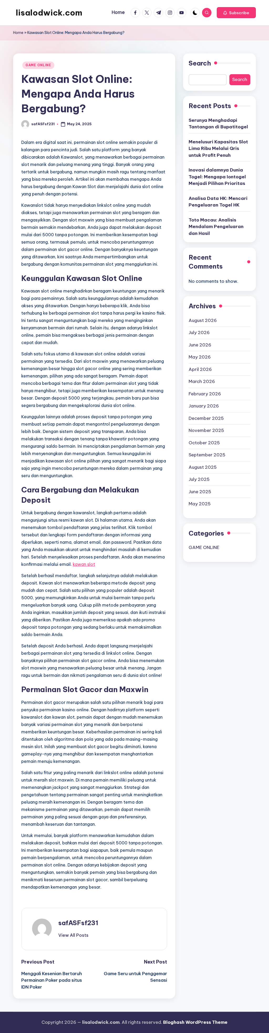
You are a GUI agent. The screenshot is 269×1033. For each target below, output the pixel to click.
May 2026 (200, 357)
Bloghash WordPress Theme (195, 1022)
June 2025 (200, 492)
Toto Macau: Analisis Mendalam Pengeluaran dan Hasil (216, 226)
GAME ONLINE (38, 65)
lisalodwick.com (49, 13)
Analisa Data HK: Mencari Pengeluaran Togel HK (218, 201)
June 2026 (200, 345)
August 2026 (203, 320)
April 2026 (200, 369)
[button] (236, 12)
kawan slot (84, 564)
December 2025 (206, 418)
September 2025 (207, 455)
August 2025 (203, 467)
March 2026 (202, 381)
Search (200, 63)
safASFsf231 (78, 923)
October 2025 (204, 443)
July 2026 (199, 332)
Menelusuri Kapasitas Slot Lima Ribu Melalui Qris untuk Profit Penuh (218, 148)
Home (18, 32)
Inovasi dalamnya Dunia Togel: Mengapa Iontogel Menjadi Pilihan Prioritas (217, 176)
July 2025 (199, 479)
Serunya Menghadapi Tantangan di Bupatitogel (218, 123)
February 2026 (205, 394)
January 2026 (204, 406)
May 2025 (200, 504)
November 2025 (206, 430)
